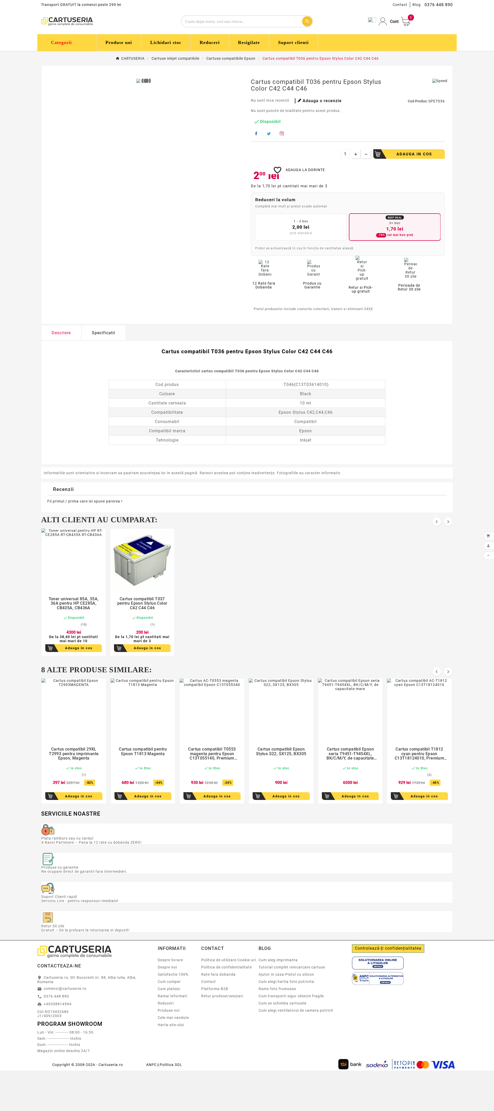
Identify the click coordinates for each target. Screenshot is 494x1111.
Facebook (256, 133)
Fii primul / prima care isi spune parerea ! (84, 501)
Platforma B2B (214, 989)
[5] (78, 624)
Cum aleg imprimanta (278, 960)
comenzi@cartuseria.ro (65, 988)
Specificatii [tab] (103, 332)
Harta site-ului (171, 1025)
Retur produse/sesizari (222, 996)
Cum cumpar (169, 982)
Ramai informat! (173, 996)
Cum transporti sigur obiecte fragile (291, 996)
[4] (74, 624)
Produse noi (169, 1010)
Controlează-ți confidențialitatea (388, 948)
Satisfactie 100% (173, 974)
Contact (400, 5)
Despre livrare (170, 960)
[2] (65, 624)
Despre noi (167, 967)
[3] (70, 624)
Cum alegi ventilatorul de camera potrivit (296, 1010)
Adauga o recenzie (322, 100)
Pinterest (282, 133)
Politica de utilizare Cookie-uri (228, 960)
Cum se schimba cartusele (282, 1003)
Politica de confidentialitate (226, 967)
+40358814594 (58, 1004)
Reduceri (166, 1003)
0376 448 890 (56, 996)
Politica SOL (171, 1065)
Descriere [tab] (61, 332)
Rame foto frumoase (277, 989)
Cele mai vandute (173, 1018)
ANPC (151, 1065)
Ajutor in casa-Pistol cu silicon (286, 974)
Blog (416, 5)
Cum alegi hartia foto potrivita (286, 982)
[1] (61, 624)
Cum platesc (169, 989)
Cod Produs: (418, 101)
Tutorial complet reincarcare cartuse (292, 967)
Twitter (269, 133)
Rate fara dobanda (218, 974)
